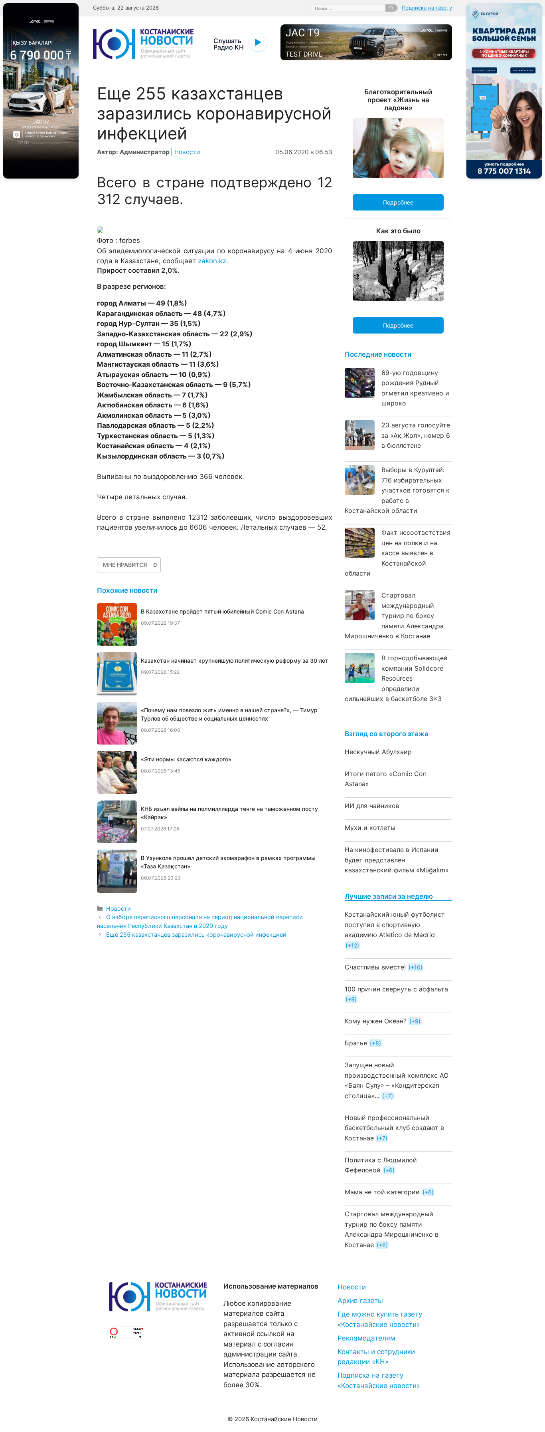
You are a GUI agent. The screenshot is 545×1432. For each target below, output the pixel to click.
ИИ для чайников (372, 806)
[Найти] (391, 8)
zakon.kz (212, 261)
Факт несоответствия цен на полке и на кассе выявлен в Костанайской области (397, 552)
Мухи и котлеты (370, 828)
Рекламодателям (366, 1338)
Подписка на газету (427, 7)
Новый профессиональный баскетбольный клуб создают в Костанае (394, 1128)
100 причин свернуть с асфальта (396, 989)
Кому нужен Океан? (376, 1021)
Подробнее (398, 202)
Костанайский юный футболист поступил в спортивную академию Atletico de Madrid (395, 924)
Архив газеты (360, 1301)
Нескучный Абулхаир (378, 752)
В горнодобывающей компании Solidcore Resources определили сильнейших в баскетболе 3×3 (396, 678)
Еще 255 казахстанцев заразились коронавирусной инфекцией (196, 934)
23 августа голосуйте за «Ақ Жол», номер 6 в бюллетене (415, 435)
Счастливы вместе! (375, 967)
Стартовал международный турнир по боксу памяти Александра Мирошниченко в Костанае (394, 615)
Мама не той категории (382, 1192)
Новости (187, 152)
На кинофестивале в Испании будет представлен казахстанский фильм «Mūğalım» (397, 860)
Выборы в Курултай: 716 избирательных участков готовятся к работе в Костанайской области (397, 490)
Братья (356, 1043)
